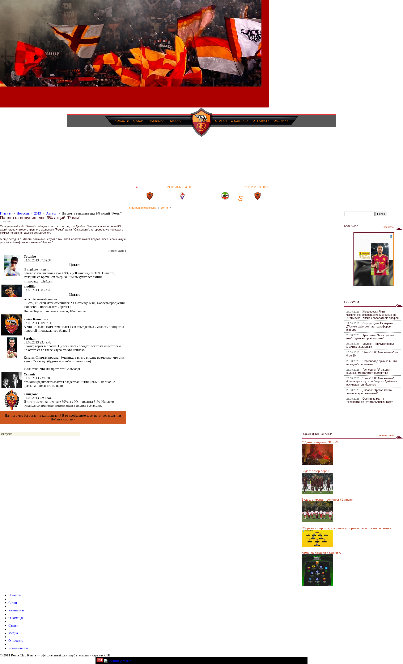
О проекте (261, 120)
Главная (5, 213)
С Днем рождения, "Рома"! (320, 442)
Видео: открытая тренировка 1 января (328, 499)
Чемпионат (157, 120)
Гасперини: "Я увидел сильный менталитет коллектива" (368, 371)
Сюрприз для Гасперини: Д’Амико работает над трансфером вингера (370, 326)
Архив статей (386, 435)
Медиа (175, 120)
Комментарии (18, 648)
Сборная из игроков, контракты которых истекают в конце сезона (346, 528)
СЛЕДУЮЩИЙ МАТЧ (241, 187)
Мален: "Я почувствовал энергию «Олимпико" (370, 345)
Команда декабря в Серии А (321, 552)
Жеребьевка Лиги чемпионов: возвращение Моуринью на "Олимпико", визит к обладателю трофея (372, 314)
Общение (280, 120)
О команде (239, 120)
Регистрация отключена (142, 207)
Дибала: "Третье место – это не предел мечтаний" (370, 391)
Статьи (221, 120)
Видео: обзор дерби (315, 471)
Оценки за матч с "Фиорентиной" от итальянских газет (369, 400)
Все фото (388, 227)
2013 (37, 213)
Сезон (138, 120)
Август (51, 213)
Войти (164, 207)
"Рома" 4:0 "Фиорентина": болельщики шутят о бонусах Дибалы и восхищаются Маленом (371, 381)
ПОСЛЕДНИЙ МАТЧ (165, 187)
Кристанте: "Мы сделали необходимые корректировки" (370, 337)
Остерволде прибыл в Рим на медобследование (371, 362)
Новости (121, 120)
